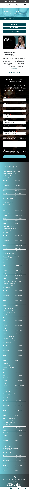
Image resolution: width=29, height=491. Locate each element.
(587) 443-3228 (7, 204)
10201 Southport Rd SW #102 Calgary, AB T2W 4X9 (10, 228)
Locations (15, 31)
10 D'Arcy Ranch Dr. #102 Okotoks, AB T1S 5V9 (9, 393)
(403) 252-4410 (7, 177)
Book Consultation (14, 72)
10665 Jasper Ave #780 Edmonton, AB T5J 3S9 (12, 283)
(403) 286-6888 (7, 232)
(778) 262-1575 (6, 424)
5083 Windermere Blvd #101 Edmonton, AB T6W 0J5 (10, 310)
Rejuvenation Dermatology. (14, 479)
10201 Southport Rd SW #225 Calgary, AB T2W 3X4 (10, 448)
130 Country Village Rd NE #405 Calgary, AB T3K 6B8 (11, 255)
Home (4, 18)
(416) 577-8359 (6, 369)
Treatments (15, 28)
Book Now (15, 24)
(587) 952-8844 (7, 452)
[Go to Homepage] (11, 5)
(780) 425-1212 (6, 287)
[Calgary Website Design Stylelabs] (14, 484)
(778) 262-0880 (7, 342)
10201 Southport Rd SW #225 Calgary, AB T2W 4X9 (11, 173)
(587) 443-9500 (7, 397)
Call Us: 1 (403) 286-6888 (9, 1)
